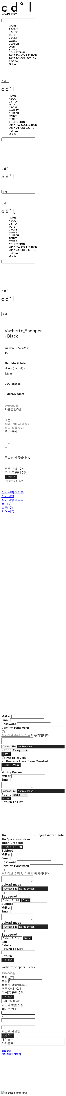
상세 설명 (7, 496)
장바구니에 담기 (12, 1001)
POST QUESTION (12, 847)
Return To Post (12, 938)
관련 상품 (7, 511)
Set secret (9, 896)
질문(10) (7, 507)
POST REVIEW (11, 765)
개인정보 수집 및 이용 (15, 735)
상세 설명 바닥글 (12, 500)
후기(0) (6, 504)
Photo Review (16, 758)
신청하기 (8, 1035)
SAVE (6, 754)
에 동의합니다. (25, 735)
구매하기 (8, 960)
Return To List (11, 900)
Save (26, 900)
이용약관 (6, 1051)
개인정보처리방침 (11, 1054)
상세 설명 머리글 (12, 492)
